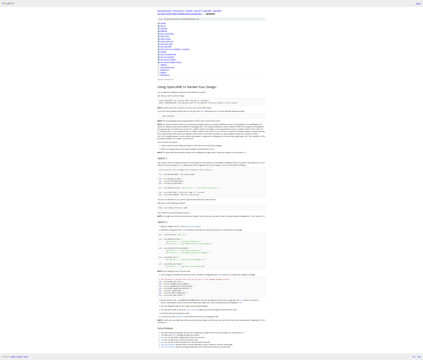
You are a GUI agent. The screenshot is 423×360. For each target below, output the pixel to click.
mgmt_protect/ (165, 39)
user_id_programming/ (168, 54)
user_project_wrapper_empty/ (170, 62)
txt (413, 357)
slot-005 (217, 10)
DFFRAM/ (163, 28)
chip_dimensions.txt (167, 67)
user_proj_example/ (167, 57)
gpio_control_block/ (167, 34)
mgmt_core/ (164, 36)
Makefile (163, 72)
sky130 (197, 10)
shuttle (189, 10)
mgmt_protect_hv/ (166, 41)
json (419, 357)
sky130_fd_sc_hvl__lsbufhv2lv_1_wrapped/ (174, 49)
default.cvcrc (164, 70)
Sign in (418, 3)
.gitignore (163, 65)
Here (162, 337)
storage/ (163, 52)
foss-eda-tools (164, 10)
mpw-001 (207, 10)
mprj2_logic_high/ (166, 44)
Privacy (19, 357)
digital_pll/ (163, 31)
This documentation (168, 344)
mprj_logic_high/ (166, 46)
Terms (25, 357)
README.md (164, 75)
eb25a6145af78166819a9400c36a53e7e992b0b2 (180, 13)
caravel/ (163, 23)
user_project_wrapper (193, 226)
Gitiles (13, 357)
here (202, 111)
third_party (178, 10)
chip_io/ (163, 26)
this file (239, 303)
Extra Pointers (191, 310)
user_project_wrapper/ (168, 59)
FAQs (174, 335)
